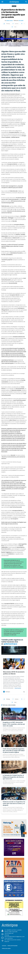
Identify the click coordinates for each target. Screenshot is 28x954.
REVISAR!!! (14, 6)
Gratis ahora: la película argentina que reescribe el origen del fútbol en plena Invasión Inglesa (13, 750)
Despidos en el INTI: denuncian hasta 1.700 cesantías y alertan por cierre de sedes (14, 724)
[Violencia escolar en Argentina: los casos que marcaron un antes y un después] (14, 793)
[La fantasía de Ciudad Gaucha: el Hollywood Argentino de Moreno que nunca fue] (14, 767)
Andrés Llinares (9, 20)
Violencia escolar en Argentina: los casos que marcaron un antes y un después (14, 803)
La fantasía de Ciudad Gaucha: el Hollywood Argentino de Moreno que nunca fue (13, 777)
